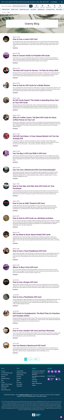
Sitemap (34, 385)
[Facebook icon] (48, 371)
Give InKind (3, 388)
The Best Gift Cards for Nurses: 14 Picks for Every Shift (35, 70)
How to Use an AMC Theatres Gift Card (29, 203)
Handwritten (19, 386)
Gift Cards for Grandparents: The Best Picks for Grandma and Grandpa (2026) (36, 314)
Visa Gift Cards (20, 371)
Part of (24, 394)
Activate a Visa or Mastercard (38, 371)
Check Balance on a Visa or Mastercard (38, 373)
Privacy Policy (36, 394)
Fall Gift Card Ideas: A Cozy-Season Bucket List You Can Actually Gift (36, 137)
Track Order (34, 379)
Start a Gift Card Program (6, 384)
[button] (27, 415)
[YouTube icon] (59, 371)
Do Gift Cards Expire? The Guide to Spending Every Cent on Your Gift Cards (36, 101)
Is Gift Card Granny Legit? (6, 372)
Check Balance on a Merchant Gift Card (38, 377)
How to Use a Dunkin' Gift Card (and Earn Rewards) (33, 331)
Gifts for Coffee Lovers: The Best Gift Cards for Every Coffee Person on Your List (34, 118)
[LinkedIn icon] (52, 371)
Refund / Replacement (37, 383)
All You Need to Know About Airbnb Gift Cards (31, 235)
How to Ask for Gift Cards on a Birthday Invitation (33, 218)
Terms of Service (50, 394)
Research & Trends (5, 378)
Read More (15, 48)
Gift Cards (19, 376)
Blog (2, 380)
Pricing (2, 382)
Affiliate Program (5, 386)
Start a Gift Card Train (5, 389)
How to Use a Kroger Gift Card (25, 282)
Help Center (34, 381)
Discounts (19, 378)
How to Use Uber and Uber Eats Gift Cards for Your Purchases (33, 187)
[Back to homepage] (6, 6)
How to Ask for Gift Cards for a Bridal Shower (31, 85)
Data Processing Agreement (29, 396)
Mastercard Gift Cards (21, 372)
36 (35, 359)
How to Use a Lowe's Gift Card (25, 39)
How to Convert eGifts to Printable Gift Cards (31, 56)
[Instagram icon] (55, 371)
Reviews (3, 376)
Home (3, 12)
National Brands (20, 374)
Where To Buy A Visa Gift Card (25, 267)
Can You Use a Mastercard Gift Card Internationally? (34, 170)
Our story (3, 371)
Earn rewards (19, 384)
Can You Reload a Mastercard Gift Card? (29, 345)
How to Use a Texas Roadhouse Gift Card (29, 251)
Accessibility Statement (41, 396)
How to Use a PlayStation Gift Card (27, 297)
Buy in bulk (19, 382)
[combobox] (20, 6)
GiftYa (18, 380)
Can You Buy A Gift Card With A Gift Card (29, 153)
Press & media (4, 374)
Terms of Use (43, 394)
